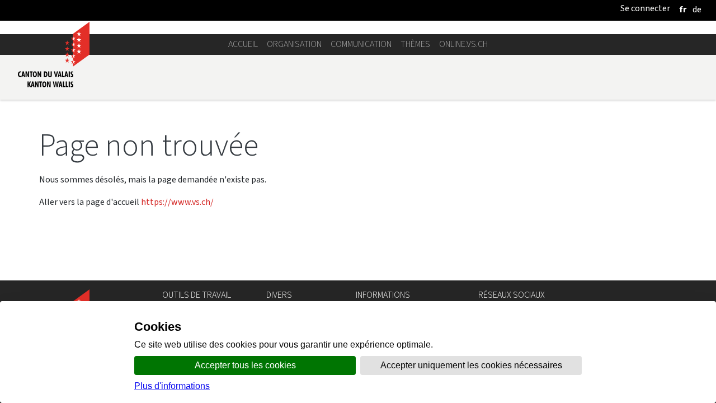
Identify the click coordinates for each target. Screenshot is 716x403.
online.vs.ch (463, 44)
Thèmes (415, 44)
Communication (361, 44)
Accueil (243, 44)
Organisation (294, 44)
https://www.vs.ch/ (177, 202)
